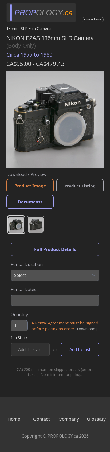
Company (68, 419)
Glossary (96, 419)
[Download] (86, 328)
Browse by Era (92, 19)
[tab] (16, 224)
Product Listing (80, 185)
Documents (30, 202)
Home (13, 419)
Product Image (30, 186)
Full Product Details (55, 249)
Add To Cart (30, 349)
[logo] (41, 12)
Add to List (80, 349)
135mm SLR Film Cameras (29, 28)
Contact (41, 419)
